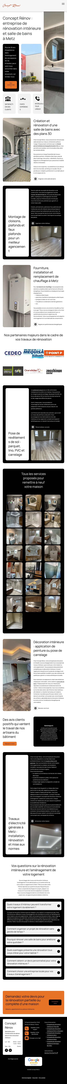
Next (59, 240)
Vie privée (35, 1078)
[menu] (63, 4)
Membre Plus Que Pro (50, 1053)
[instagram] (10, 1050)
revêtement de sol (38, 390)
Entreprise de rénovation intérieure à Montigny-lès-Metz (54, 1043)
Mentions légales (26, 1078)
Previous (33, 240)
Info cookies (42, 1078)
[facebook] (6, 1050)
